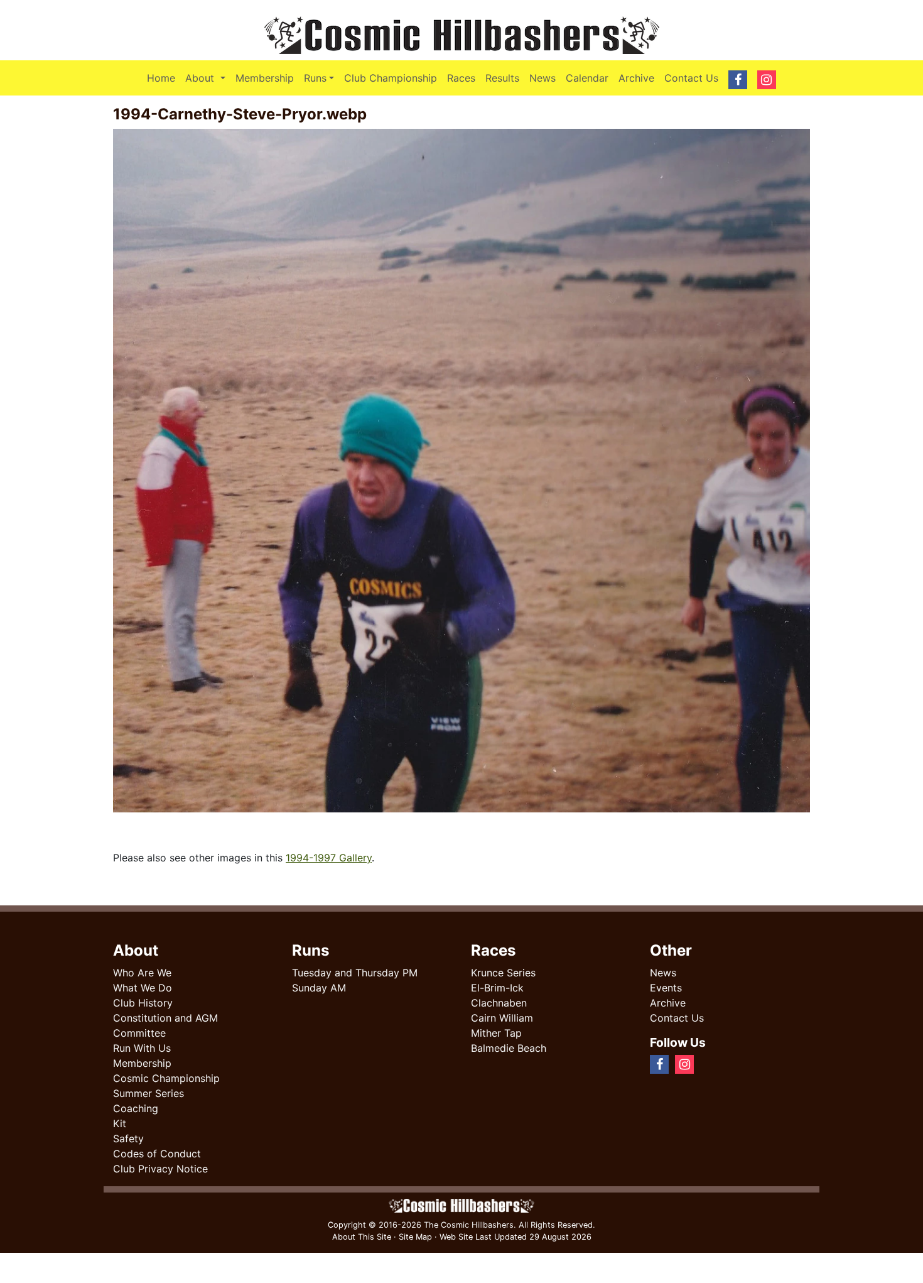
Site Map (415, 1237)
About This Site (361, 1237)
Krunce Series (503, 972)
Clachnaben (499, 1002)
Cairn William (502, 1018)
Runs (315, 78)
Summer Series (148, 1093)
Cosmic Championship (166, 1078)
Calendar (587, 78)
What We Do (142, 987)
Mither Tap (496, 1033)
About (207, 77)
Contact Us (691, 78)
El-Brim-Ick (497, 987)
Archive (636, 78)
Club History (143, 1002)
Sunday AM (319, 987)
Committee (139, 1033)
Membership (264, 78)
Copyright (347, 1225)
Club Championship (390, 78)
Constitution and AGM (165, 1018)
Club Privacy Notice (160, 1168)
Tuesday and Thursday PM (355, 972)
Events (666, 987)
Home (161, 78)
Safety (128, 1138)
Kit (119, 1123)
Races (461, 78)
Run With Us (142, 1048)
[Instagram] (715, 1063)
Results (502, 78)
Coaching (135, 1108)
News (542, 78)
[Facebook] (705, 1063)
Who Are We (142, 972)
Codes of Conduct (157, 1153)
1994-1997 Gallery (329, 857)
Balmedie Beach (508, 1048)
